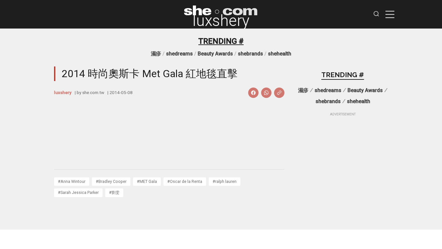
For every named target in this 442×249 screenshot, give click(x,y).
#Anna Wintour (71, 181)
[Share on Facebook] (253, 93)
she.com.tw (93, 92)
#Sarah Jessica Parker (78, 192)
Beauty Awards (215, 54)
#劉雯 (114, 192)
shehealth (279, 54)
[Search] (376, 14)
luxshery (221, 21)
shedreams (179, 54)
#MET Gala (147, 181)
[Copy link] (279, 93)
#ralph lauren (225, 181)
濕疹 (156, 54)
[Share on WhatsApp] (266, 93)
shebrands (250, 54)
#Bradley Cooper (111, 181)
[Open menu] (389, 14)
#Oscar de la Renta (184, 181)
